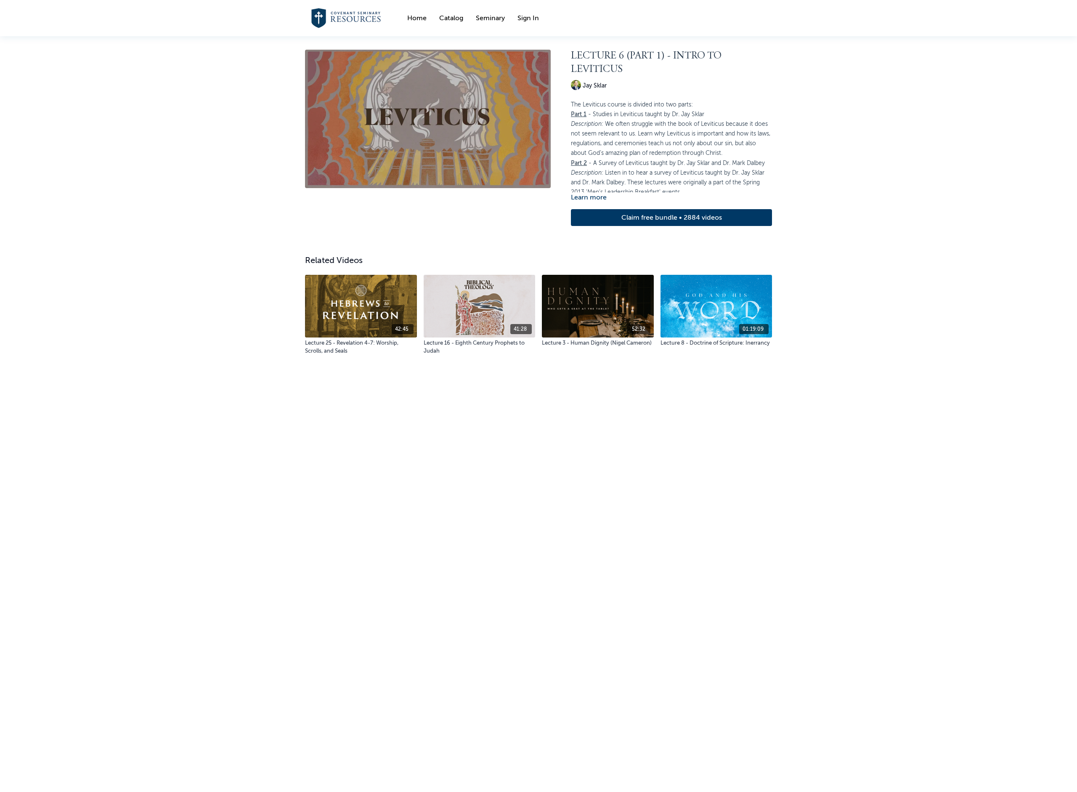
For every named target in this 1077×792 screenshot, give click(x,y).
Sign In (528, 18)
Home (417, 18)
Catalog (451, 18)
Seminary (490, 18)
